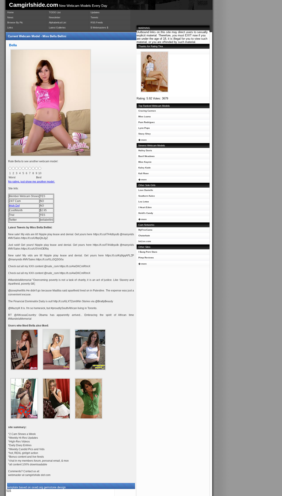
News (10, 17)
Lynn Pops (144, 128)
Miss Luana (144, 116)
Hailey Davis (145, 150)
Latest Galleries (57, 27)
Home (10, 12)
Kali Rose (143, 173)
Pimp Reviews (146, 257)
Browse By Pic (15, 22)
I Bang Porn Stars (147, 252)
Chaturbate (144, 235)
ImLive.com (144, 241)
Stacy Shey (144, 133)
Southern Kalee (146, 196)
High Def (14, 205)
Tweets (94, 17)
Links (10, 27)
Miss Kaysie (145, 162)
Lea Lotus (143, 201)
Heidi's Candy (145, 213)
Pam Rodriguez (146, 122)
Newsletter (54, 17)
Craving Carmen (147, 111)
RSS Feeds (97, 22)
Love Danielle (145, 190)
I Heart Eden (145, 207)
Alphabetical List (57, 22)
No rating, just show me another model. (31, 181)
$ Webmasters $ (99, 27)
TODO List (55, 12)
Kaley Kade (144, 167)
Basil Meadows (146, 156)
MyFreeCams (145, 230)
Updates (95, 12)
